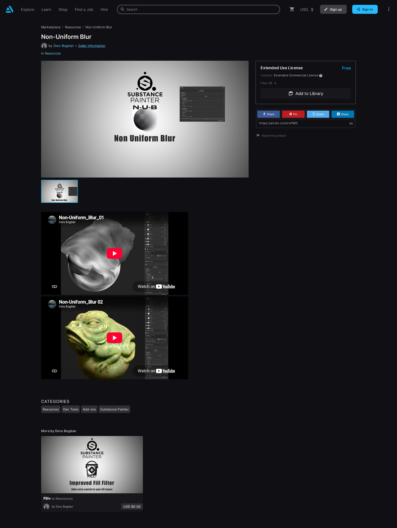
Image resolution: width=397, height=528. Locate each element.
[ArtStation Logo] (10, 9)
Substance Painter (114, 409)
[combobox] (198, 9)
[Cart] (292, 9)
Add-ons (89, 409)
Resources (53, 53)
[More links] (388, 9)
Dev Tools (70, 409)
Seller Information (91, 46)
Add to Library (309, 93)
